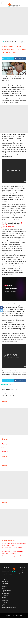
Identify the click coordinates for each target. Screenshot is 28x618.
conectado (16, 394)
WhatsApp (5, 451)
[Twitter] (1, 310)
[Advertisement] (14, 21)
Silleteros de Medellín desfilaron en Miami (12, 556)
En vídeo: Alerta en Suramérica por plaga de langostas (12, 225)
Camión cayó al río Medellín (12, 41)
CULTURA (11, 384)
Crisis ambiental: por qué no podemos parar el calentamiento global (13, 548)
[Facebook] (1, 307)
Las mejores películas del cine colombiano (12, 551)
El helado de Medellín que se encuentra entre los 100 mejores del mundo (14, 544)
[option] (15, 42)
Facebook (5, 444)
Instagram (5, 448)
